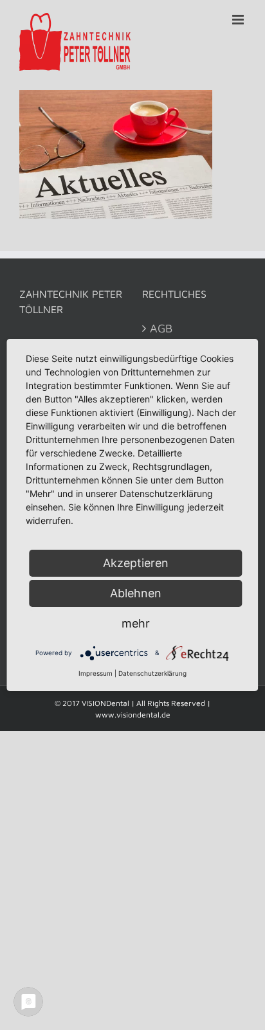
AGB (161, 328)
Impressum (95, 673)
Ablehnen (135, 593)
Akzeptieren (136, 563)
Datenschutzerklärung (152, 673)
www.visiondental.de (132, 714)
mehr (136, 623)
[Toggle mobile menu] (239, 19)
